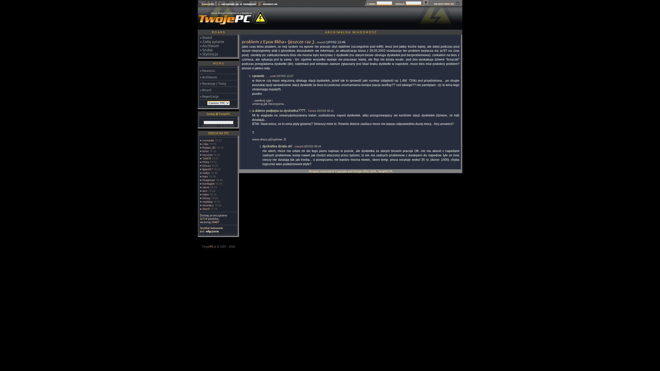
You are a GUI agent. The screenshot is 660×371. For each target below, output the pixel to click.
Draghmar (208, 180)
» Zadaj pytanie (212, 42)
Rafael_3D (209, 147)
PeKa (205, 162)
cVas (205, 144)
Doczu (206, 165)
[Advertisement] (368, 18)
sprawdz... (260, 76)
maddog (207, 201)
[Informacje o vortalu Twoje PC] (237, 5)
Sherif (206, 208)
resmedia (208, 140)
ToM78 (206, 158)
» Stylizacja (209, 54)
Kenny (206, 198)
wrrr (205, 190)
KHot (205, 151)
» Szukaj (206, 50)
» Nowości (207, 70)
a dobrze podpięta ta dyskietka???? (278, 111)
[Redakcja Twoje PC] (268, 5)
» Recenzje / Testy (213, 83)
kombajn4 (208, 183)
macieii (321, 42)
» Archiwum (209, 46)
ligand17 (207, 169)
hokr (205, 176)
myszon (207, 154)
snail (273, 76)
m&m (205, 194)
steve (205, 187)
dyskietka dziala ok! (277, 146)
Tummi (312, 110)
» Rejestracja (209, 96)
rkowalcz (208, 205)
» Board (206, 38)
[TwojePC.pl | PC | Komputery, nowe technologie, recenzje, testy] (207, 5)
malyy (206, 172)
